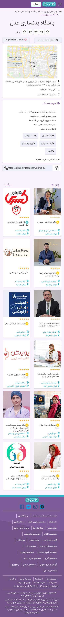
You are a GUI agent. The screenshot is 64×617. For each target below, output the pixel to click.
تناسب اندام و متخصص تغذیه (28, 11)
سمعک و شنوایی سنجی (47, 552)
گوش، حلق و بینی (50, 332)
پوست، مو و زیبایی (49, 281)
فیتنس (49, 151)
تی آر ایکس (29, 135)
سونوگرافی (52, 433)
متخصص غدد (30, 546)
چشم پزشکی (34, 540)
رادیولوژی (15, 564)
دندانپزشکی (21, 332)
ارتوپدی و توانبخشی (32, 534)
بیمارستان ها (38, 528)
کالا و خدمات (20, 230)
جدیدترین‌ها (52, 579)
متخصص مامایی (50, 570)
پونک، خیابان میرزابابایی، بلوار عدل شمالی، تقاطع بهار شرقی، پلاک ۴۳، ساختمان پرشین (33, 83)
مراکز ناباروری (20, 382)
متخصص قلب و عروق (48, 546)
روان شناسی (52, 484)
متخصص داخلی (29, 564)
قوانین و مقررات (24, 582)
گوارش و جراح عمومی (48, 564)
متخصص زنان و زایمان (48, 230)
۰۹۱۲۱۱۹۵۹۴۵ (43, 95)
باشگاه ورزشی (46, 143)
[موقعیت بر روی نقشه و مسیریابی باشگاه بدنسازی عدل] (32, 62)
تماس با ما (53, 582)
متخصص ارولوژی (27, 552)
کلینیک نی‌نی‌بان (51, 11)
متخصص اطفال (50, 534)
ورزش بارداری (27, 143)
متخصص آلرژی (51, 558)
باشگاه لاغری (47, 135)
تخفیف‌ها (39, 579)
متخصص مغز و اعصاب (32, 558)
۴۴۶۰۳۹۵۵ (45, 90)
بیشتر (8, 184)
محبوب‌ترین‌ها (25, 579)
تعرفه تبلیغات (39, 582)
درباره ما (13, 579)
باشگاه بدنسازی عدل (32, 23)
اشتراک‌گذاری (48, 40)
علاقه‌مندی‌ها (14, 40)
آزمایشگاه (53, 522)
